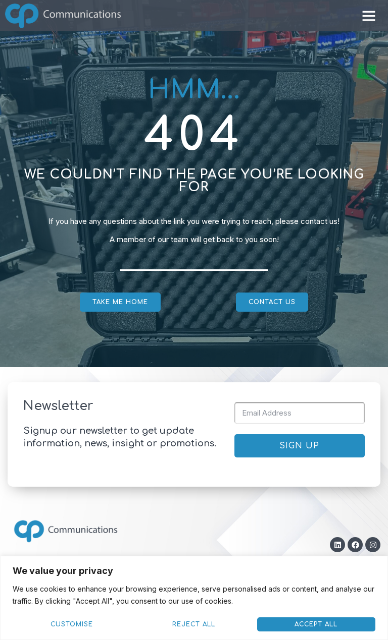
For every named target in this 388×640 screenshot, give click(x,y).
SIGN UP (299, 445)
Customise (72, 624)
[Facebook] (355, 544)
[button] (368, 15)
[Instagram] (372, 544)
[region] (194, 598)
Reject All (193, 624)
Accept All (316, 624)
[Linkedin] (337, 544)
